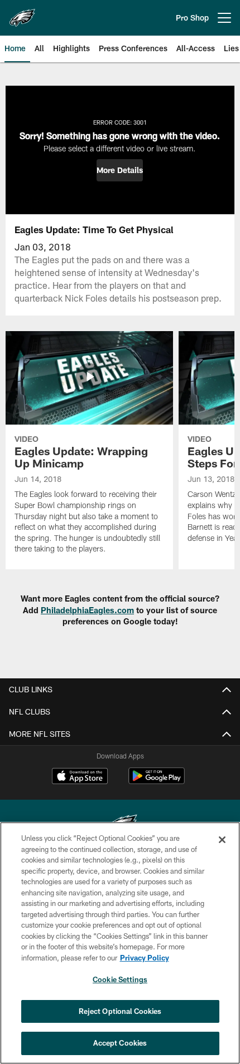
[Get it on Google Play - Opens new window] (156, 781)
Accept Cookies (120, 1042)
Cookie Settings (120, 979)
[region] (120, 943)
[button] (120, 170)
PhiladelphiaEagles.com (87, 610)
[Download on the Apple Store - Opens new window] (80, 777)
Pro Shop (192, 17)
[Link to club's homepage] (22, 13)
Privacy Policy (144, 957)
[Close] (222, 839)
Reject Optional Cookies (120, 1011)
